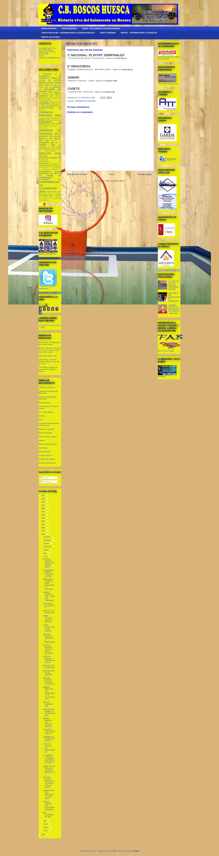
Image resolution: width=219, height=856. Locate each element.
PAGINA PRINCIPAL (49, 29)
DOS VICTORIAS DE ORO (48, 815)
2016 (43, 515)
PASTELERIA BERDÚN (48, 158)
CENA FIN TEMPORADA (50, 106)
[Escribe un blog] (103, 97)
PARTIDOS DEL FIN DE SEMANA (49, 673)
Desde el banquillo (45, 433)
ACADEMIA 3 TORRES (48, 78)
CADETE (43, 92)
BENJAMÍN (49, 89)
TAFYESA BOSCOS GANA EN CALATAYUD (48, 681)
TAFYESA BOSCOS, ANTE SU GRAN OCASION (47, 649)
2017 (43, 512)
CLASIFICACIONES (46, 108)
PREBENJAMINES (44, 162)
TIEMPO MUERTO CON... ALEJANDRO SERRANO (49, 805)
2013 (43, 525)
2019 (43, 505)
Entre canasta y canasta (48, 437)
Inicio (112, 174)
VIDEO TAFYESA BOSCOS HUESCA (47, 619)
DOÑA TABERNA (54, 120)
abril (45, 821)
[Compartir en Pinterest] (111, 97)
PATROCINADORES (69, 29)
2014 (43, 521)
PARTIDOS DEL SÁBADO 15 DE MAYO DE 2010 (49, 712)
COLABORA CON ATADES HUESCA (49, 732)
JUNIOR (42, 144)
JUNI (56, 142)
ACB (40, 420)
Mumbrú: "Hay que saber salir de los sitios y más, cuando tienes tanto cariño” (50, 350)
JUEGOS (54, 140)
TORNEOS (50, 194)
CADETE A (57, 92)
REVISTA (57, 173)
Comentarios (47, 482)
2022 (43, 496)
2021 (43, 499)
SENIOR (50, 175)
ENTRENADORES (45, 122)
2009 (43, 834)
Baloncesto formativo (46, 429)
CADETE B (46, 94)
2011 (43, 531)
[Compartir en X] (106, 97)
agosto (46, 550)
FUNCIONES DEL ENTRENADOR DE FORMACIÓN (174, 297)
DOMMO (42, 120)
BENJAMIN (57, 87)
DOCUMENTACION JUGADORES (49, 118)
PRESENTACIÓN (45, 166)
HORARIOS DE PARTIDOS (85, 101)
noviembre (47, 540)
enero (45, 830)
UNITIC (58, 194)
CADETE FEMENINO (108, 33)
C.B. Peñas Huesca (46, 412)
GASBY (45, 126)
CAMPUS (58, 104)
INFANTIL (43, 136)
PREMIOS (56, 164)
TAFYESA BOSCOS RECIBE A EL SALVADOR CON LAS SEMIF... (49, 782)
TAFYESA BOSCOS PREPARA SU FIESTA (49, 659)
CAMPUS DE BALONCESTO (49, 605)
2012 (43, 528)
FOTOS (58, 124)
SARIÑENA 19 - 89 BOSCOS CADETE (48, 739)
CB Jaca (42, 416)
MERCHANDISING (50, 151)
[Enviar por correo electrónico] (101, 97)
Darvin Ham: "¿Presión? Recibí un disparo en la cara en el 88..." (49, 362)
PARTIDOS (43, 156)
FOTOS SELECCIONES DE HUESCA (48, 628)
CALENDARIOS (45, 104)
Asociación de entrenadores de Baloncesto (49, 424)
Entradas (45, 478)
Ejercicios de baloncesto (48, 444)
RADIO (56, 166)
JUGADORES (44, 142)
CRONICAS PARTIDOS (46, 114)
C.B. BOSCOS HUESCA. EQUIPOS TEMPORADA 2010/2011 (173, 285)
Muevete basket (45, 452)
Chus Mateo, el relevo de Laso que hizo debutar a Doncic (48, 369)
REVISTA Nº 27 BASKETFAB (49, 612)
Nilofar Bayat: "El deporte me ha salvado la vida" (49, 343)
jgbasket (42, 440)
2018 (43, 508)
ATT (51, 85)
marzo (46, 824)
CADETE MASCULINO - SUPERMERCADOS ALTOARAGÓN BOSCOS (68, 33)
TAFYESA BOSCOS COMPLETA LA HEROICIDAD (49, 638)
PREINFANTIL (44, 164)
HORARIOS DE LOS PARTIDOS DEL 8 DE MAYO (48, 794)
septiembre (47, 547)
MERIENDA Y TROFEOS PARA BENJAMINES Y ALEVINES (48, 584)
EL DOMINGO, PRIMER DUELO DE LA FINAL (48, 573)
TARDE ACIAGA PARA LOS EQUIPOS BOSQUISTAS (49, 770)
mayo (45, 556)
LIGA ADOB (56, 147)
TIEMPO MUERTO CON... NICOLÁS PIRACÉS (47, 722)
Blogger (136, 851)
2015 (43, 518)
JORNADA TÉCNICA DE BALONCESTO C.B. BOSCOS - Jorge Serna (174, 309)
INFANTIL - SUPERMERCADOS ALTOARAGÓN (139, 33)
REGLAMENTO (43, 167)
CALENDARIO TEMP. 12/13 (48, 102)
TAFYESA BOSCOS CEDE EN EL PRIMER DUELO (49, 563)
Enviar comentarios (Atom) (115, 181)
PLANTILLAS (43, 160)
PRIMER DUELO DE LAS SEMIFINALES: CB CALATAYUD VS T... (49, 693)
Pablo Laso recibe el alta (48, 356)
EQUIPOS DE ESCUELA (50, 37)
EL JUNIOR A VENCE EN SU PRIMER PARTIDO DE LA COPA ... (49, 759)
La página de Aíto (45, 455)
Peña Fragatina (44, 403)
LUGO (114, 851)
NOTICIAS (45, 153)
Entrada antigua (144, 174)
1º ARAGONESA (45, 74)
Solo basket (43, 448)
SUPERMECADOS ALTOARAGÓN (46, 179)
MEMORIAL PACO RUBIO (51, 149)
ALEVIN (42, 80)
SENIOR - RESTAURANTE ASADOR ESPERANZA (101, 29)
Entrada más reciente (76, 174)
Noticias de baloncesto (47, 463)
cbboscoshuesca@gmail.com (49, 58)
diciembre (47, 537)
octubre (46, 543)
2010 (43, 534)
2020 (43, 502)
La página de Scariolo (47, 459)
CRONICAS (42, 110)
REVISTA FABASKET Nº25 (48, 704)
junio (45, 553)
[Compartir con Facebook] (108, 97)
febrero (46, 827)
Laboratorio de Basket (47, 387)
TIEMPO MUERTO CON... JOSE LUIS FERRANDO (49, 596)
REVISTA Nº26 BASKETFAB (49, 667)
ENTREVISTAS (44, 124)
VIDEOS (45, 196)
